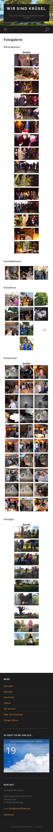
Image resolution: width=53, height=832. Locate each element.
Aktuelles (8, 691)
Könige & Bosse (11, 720)
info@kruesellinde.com (19, 808)
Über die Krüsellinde (13, 714)
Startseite (8, 686)
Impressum (9, 814)
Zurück (26, 52)
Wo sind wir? (10, 708)
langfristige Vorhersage (26, 770)
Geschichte (9, 697)
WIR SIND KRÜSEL (26, 8)
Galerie (7, 703)
